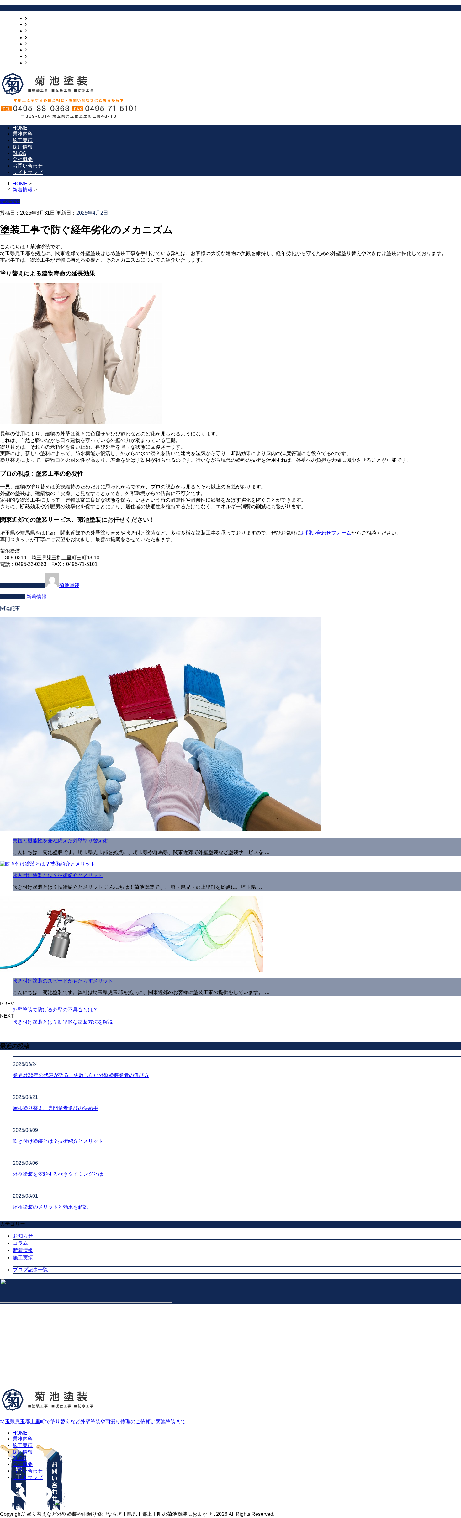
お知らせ (23, 1235)
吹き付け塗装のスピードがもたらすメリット (63, 980)
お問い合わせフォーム (326, 532)
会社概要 (37, 49)
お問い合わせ (42, 56)
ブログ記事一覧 (30, 1269)
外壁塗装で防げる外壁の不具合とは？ (55, 1009)
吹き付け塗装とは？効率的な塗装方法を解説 (63, 1022)
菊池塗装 (69, 585)
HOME (34, 18)
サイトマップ (42, 63)
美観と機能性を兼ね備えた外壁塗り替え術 (60, 840)
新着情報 (36, 596)
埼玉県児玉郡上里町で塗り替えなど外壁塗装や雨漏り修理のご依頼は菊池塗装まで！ (95, 1421)
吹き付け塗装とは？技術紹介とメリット (58, 875)
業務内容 (37, 24)
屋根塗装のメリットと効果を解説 (50, 1207)
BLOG (34, 43)
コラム (20, 1243)
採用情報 (37, 37)
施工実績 (37, 31)
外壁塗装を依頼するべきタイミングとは (58, 1174)
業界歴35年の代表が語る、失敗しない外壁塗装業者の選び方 (81, 1075)
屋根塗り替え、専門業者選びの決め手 (55, 1108)
